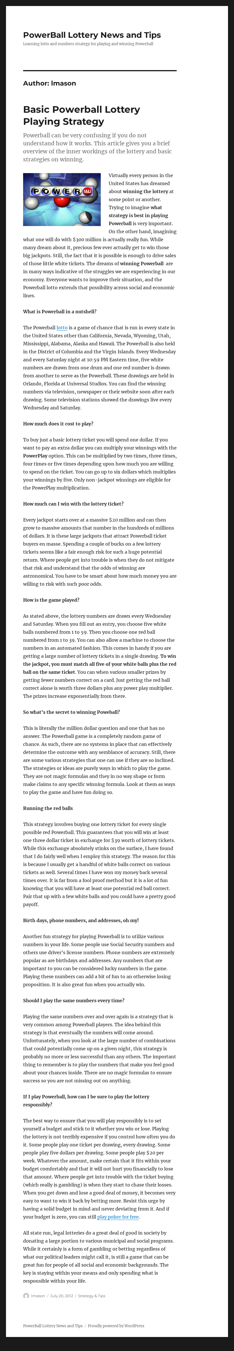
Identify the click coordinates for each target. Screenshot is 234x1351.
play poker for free (118, 1217)
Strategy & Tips (91, 1295)
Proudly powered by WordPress (116, 1326)
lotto (62, 327)
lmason (38, 1295)
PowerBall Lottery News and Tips (92, 35)
